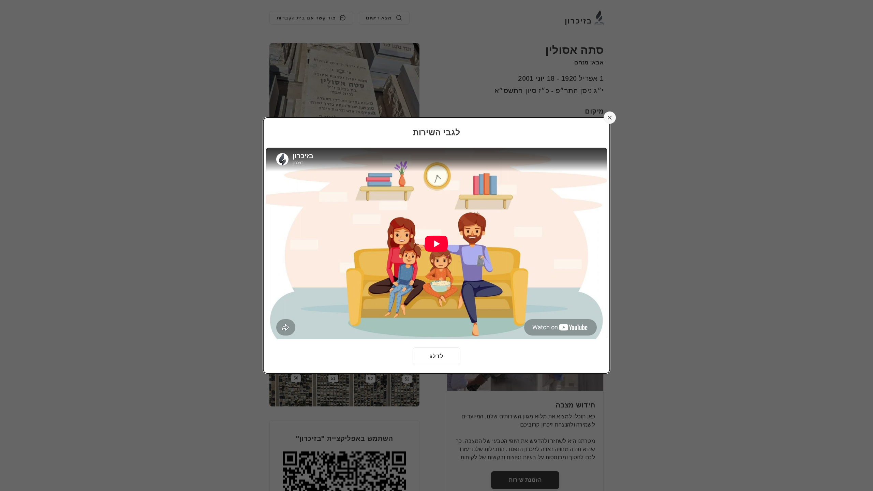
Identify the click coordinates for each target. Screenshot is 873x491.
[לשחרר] (610, 117)
